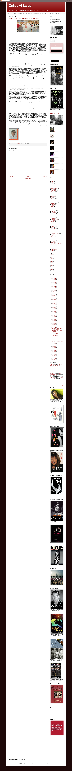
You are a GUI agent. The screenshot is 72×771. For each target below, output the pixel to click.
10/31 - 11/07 (54, 287)
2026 (52, 254)
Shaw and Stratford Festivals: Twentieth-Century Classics (58, 141)
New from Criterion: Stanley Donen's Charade (58, 159)
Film (51, 179)
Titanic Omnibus (53, 240)
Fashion (52, 234)
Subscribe (57, 13)
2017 (52, 266)
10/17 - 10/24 (54, 290)
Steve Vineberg (53, 180)
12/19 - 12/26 (54, 278)
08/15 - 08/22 (54, 302)
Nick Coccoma (53, 213)
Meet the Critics (29, 13)
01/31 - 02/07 (54, 354)
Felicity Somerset (53, 247)
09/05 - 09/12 (54, 298)
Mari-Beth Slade (53, 217)
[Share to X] (26, 143)
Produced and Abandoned (55, 233)
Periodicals (53, 229)
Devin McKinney (53, 210)
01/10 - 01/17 (54, 358)
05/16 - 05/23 (54, 319)
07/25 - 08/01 (54, 306)
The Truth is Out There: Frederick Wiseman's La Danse (24, 18)
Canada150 (53, 220)
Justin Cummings (53, 190)
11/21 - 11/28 (54, 283)
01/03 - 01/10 (54, 359)
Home (9, 13)
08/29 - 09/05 (54, 299)
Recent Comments (21, 13)
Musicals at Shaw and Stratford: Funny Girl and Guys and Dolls (58, 147)
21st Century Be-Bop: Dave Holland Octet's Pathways (57, 341)
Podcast (52, 205)
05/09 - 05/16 (54, 320)
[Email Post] (21, 143)
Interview (52, 195)
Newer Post (11, 176)
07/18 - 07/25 (54, 307)
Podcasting (53, 242)
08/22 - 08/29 (54, 300)
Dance (52, 197)
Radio (52, 248)
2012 (52, 273)
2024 (52, 257)
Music (52, 182)
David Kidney (53, 204)
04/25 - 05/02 (54, 323)
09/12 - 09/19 (54, 296)
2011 (52, 274)
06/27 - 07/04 (54, 311)
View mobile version (28, 178)
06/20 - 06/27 (54, 312)
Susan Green (53, 203)
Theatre (52, 183)
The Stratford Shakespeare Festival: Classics (58, 153)
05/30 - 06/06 (54, 316)
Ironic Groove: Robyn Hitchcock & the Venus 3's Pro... (57, 331)
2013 (52, 271)
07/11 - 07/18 (54, 308)
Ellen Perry (53, 236)
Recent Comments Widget (60, 385)
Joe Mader (52, 225)
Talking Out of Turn (54, 211)
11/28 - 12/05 (54, 282)
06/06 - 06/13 (54, 315)
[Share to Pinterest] (28, 143)
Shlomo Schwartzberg (54, 188)
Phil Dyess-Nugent (54, 202)
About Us (46, 13)
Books (52, 181)
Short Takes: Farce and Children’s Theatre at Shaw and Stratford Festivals (58, 130)
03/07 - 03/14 (54, 347)
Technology (53, 244)
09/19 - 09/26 (54, 295)
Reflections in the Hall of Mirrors (56, 243)
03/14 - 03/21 (54, 346)
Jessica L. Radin (53, 228)
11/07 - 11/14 (54, 286)
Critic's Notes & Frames (54, 219)
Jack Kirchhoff (53, 226)
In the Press (14, 13)
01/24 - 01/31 (54, 355)
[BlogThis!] (25, 143)
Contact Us (52, 13)
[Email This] (24, 143)
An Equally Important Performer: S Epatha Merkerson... (57, 333)
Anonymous (52, 364)
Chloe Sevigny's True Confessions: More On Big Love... (57, 339)
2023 (52, 258)
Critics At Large (20, 5)
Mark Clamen (53, 196)
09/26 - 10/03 (54, 294)
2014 (52, 270)
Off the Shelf (53, 221)
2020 (52, 262)
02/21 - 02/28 (54, 350)
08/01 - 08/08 (54, 304)
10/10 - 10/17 (54, 291)
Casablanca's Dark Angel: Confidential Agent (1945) (56, 337)
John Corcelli (53, 189)
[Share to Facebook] (27, 143)
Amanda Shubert (53, 218)
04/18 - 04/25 (54, 324)
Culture (52, 187)
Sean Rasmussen (54, 249)
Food (52, 235)
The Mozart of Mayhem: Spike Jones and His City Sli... (57, 335)
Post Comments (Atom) (16, 180)
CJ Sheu (52, 206)
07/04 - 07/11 (54, 310)
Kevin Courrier (53, 184)
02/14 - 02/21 (54, 351)
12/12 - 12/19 (54, 279)
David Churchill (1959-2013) (38, 13)
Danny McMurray (53, 212)
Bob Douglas (53, 198)
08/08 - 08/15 (54, 303)
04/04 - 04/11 (54, 327)
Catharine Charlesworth (54, 232)
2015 (52, 269)
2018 (52, 265)
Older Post (45, 176)
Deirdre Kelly (53, 191)
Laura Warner (53, 214)
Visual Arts (52, 199)
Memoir (52, 227)
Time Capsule (53, 241)
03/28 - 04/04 (54, 343)
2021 (52, 261)
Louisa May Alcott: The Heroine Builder (58, 171)
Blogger (52, 763)
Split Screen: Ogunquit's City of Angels (57, 165)
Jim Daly (52, 250)
